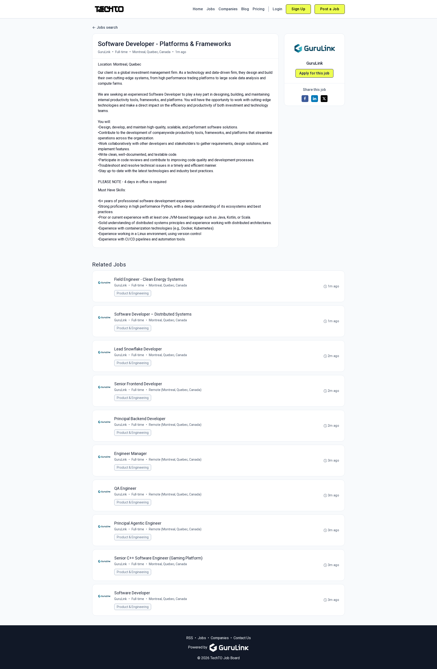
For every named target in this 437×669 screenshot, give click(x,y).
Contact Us (242, 638)
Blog (245, 9)
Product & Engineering (133, 293)
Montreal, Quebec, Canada (151, 52)
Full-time (121, 52)
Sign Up (298, 9)
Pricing (258, 9)
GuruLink (104, 52)
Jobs (210, 9)
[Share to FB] (305, 98)
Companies (228, 9)
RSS (189, 638)
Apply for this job (314, 73)
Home (198, 9)
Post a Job (329, 9)
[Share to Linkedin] (314, 98)
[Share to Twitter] (324, 98)
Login (277, 9)
